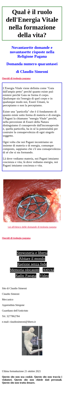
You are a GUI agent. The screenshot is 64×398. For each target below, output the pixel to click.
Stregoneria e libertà (32, 253)
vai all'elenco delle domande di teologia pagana (32, 227)
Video (44, 275)
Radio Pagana (25, 275)
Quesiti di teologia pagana (16, 78)
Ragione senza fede (32, 264)
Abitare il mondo (32, 258)
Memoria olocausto (24, 270)
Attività (48, 270)
